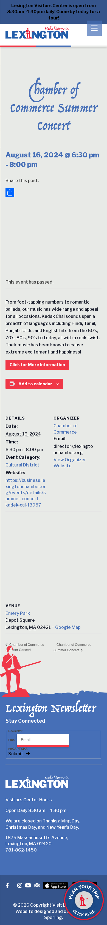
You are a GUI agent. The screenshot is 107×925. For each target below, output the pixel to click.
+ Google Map (66, 627)
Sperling (53, 917)
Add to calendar (35, 383)
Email (12, 740)
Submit (15, 753)
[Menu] (94, 28)
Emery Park (17, 613)
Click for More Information (37, 364)
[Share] (53, 192)
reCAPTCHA (17, 749)
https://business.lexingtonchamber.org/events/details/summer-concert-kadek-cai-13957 (25, 493)
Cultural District (22, 465)
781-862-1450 (21, 850)
